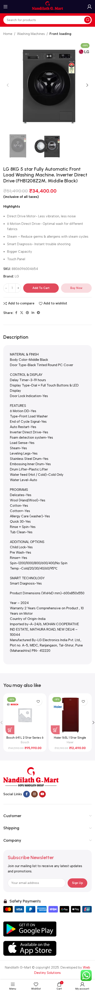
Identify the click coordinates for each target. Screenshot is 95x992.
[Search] (87, 20)
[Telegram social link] (38, 313)
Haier (70, 742)
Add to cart (40, 288)
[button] (7, 85)
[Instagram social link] (34, 794)
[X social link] (22, 313)
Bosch (25, 742)
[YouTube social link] (42, 794)
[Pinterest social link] (27, 313)
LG (17, 276)
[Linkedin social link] (33, 313)
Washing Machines (31, 34)
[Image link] (31, 777)
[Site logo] (47, 6)
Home (7, 34)
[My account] (89, 6)
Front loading (60, 34)
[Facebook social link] (16, 313)
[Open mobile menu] (5, 6)
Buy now (76, 288)
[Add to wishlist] (38, 701)
